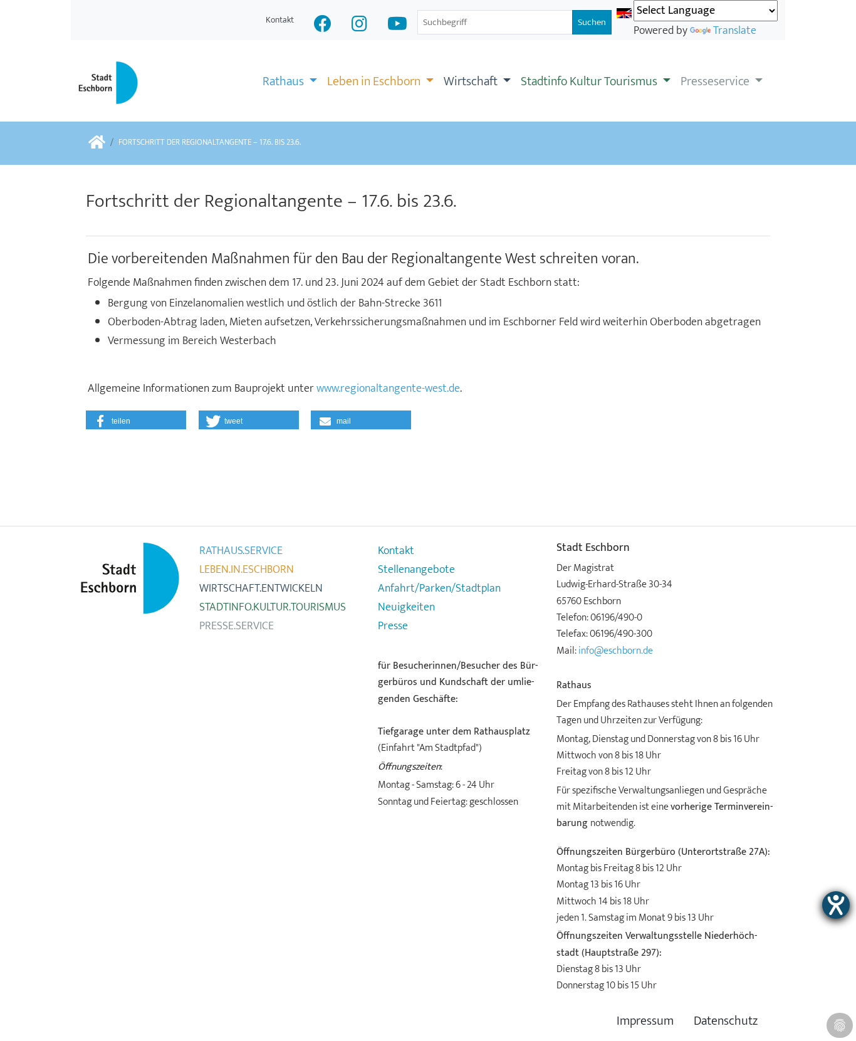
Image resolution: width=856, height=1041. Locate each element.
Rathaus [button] (284, 81)
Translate (734, 30)
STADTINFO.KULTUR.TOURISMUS (272, 607)
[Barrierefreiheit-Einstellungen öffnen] (836, 905)
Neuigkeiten (406, 607)
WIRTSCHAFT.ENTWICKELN (261, 588)
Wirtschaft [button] (472, 81)
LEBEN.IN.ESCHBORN (246, 569)
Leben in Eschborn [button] (375, 81)
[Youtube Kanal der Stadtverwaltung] (397, 25)
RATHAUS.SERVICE (241, 550)
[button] (136, 420)
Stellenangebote (416, 569)
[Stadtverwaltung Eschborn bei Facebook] (323, 25)
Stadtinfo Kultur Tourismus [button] (590, 81)
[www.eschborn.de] (96, 143)
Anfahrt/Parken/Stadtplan (439, 588)
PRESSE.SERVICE (236, 626)
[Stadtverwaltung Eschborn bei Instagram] (359, 25)
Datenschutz (726, 1021)
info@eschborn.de (615, 650)
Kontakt (280, 20)
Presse (393, 626)
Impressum (645, 1021)
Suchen (592, 22)
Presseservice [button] (716, 81)
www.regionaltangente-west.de (388, 388)
